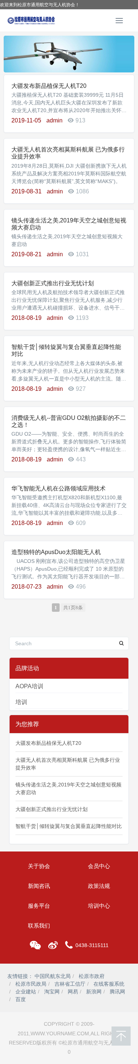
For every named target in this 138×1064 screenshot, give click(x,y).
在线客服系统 (108, 984)
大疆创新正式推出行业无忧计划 (52, 283)
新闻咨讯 (39, 886)
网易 (73, 992)
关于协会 (39, 866)
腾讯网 (117, 992)
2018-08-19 (26, 318)
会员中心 (99, 866)
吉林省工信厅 (69, 984)
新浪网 (94, 992)
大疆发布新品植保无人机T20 (48, 86)
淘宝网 (52, 992)
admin (54, 120)
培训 (21, 702)
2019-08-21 (26, 254)
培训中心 (99, 906)
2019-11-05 (26, 120)
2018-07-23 (26, 586)
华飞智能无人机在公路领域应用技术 (58, 488)
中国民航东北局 (53, 976)
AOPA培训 (29, 686)
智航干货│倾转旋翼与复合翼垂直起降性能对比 (68, 826)
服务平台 (39, 906)
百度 (20, 999)
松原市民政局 (30, 984)
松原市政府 (92, 976)
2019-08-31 (26, 191)
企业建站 (25, 992)
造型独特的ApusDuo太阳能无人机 (56, 552)
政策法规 (99, 886)
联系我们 (39, 925)
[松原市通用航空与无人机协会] (31, 21)
